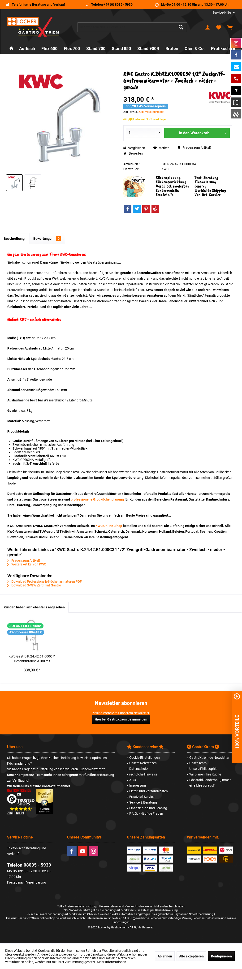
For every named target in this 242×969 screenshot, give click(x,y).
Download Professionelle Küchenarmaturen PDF (46, 581)
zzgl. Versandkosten (151, 112)
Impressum (137, 785)
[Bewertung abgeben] (165, 93)
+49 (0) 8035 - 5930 (118, 4)
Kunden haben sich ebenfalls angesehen (34, 607)
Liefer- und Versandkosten (148, 791)
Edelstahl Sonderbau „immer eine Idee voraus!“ (210, 783)
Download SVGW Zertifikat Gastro (36, 585)
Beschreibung (14, 238)
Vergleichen (136, 148)
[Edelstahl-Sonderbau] (236, 114)
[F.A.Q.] (236, 90)
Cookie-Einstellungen (144, 757)
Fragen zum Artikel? (197, 147)
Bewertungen (46, 238)
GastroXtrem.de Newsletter (209, 757)
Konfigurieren (221, 956)
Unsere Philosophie (203, 769)
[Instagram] (93, 851)
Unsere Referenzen (143, 763)
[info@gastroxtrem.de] (236, 66)
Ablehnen (165, 956)
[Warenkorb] (230, 27)
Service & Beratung (143, 802)
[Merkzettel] (219, 27)
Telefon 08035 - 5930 (29, 865)
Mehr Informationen (111, 962)
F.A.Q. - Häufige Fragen (146, 813)
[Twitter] (137, 209)
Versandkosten (134, 906)
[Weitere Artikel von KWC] (220, 97)
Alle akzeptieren (191, 956)
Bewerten (135, 153)
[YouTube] (82, 851)
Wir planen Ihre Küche (205, 774)
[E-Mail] (155, 209)
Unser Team (198, 763)
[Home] (11, 49)
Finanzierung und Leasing (148, 808)
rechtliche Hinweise (143, 774)
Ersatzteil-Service (141, 797)
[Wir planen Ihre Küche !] (236, 102)
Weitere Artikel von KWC (28, 564)
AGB (132, 780)
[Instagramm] (236, 43)
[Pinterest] (146, 209)
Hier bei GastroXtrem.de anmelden (121, 719)
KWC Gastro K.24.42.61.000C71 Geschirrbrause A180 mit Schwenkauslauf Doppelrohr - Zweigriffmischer (32, 658)
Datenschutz (138, 769)
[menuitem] (222, 13)
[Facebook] (127, 209)
